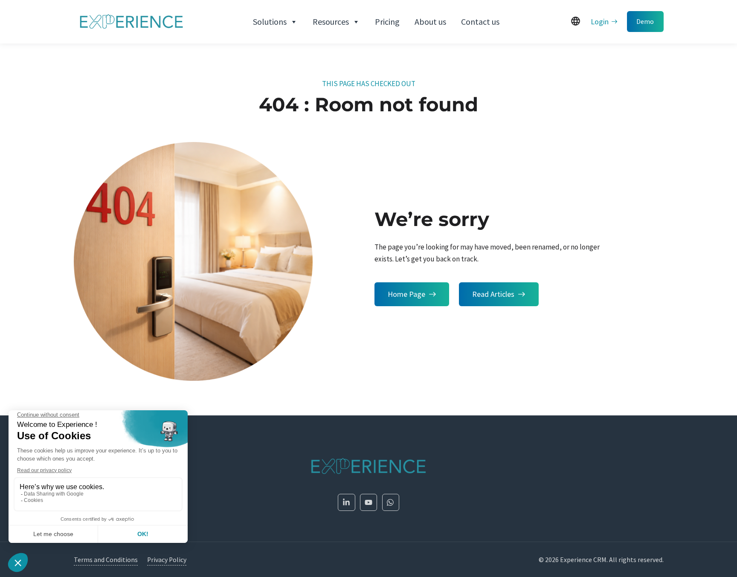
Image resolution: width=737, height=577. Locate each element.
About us (430, 21)
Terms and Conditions (106, 560)
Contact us (480, 21)
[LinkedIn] (346, 502)
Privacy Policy (166, 560)
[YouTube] (368, 502)
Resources (331, 21)
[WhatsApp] (391, 502)
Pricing (387, 21)
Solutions (270, 21)
